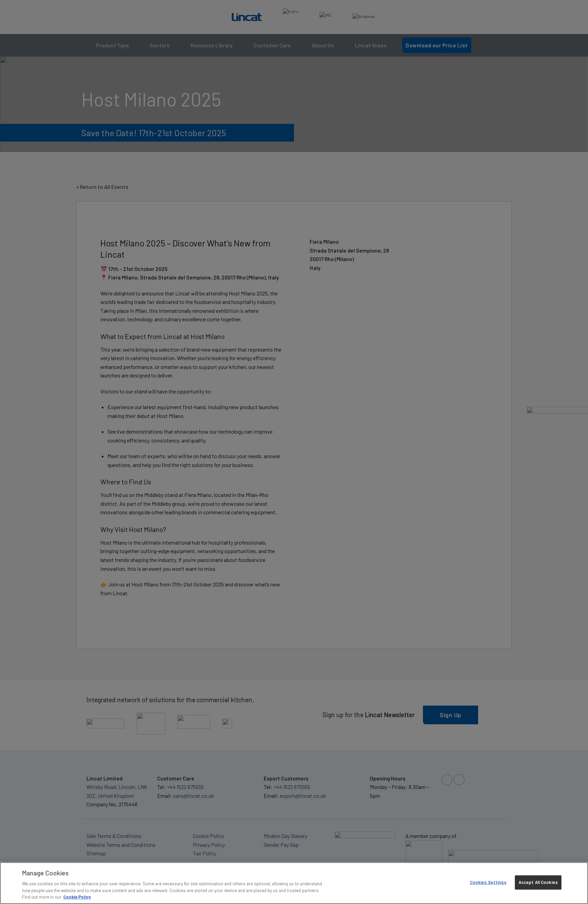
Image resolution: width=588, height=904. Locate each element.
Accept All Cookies (538, 882)
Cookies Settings (488, 882)
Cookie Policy (77, 897)
